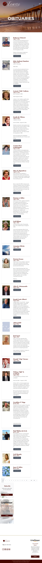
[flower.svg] (5, 549)
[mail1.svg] (9, 549)
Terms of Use (21, 561)
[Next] (37, 480)
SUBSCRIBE (7, 494)
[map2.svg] (7, 549)
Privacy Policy (15, 561)
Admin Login (26, 561)
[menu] (39, 3)
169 (34, 480)
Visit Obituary (17, 56)
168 (31, 480)
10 (26, 480)
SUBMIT (6, 515)
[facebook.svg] (3, 549)
